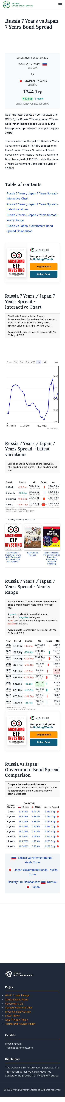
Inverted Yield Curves (18, 1011)
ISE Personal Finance (32, 554)
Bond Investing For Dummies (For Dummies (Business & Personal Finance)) (51, 558)
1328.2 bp (50, 836)
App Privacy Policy (16, 1019)
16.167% (23, 836)
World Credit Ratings (17, 995)
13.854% (23, 811)
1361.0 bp (50, 826)
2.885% (36, 836)
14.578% (23, 816)
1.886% (36, 821)
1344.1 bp (50, 831)
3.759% (36, 846)
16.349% (23, 846)
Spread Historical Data (18, 1007)
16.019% (23, 831)
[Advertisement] (32, 43)
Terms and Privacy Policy (20, 1023)
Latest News (12, 1015)
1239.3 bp (50, 811)
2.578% (36, 831)
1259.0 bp (50, 846)
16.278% (23, 841)
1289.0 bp (50, 816)
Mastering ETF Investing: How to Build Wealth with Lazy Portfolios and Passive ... (13, 557)
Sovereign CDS (14, 1003)
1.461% (36, 811)
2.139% (36, 826)
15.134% (23, 821)
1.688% (36, 816)
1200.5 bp (50, 841)
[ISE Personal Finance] (32, 537)
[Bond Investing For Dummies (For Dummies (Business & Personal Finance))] (51, 537)
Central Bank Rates (16, 999)
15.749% (23, 826)
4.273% (36, 841)
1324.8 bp (50, 821)
